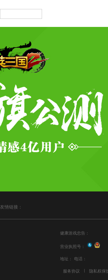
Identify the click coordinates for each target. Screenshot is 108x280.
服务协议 (71, 271)
